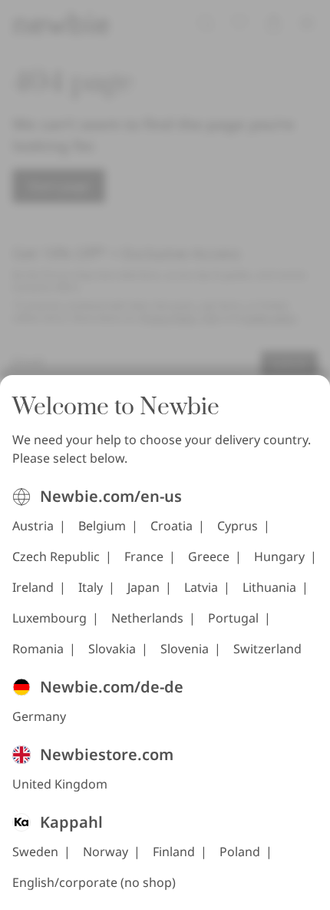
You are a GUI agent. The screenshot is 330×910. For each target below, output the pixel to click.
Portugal (233, 617)
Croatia (171, 525)
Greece (208, 556)
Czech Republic (56, 556)
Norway (105, 851)
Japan (143, 587)
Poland (239, 851)
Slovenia (184, 648)
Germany (39, 716)
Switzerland (267, 648)
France (143, 556)
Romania (38, 648)
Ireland (33, 587)
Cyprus (237, 525)
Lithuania (269, 587)
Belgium (102, 525)
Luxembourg (49, 617)
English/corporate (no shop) (94, 882)
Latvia (201, 587)
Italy (90, 587)
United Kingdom (59, 783)
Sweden (35, 851)
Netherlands (147, 617)
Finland (174, 851)
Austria (33, 525)
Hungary (279, 556)
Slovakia (112, 648)
